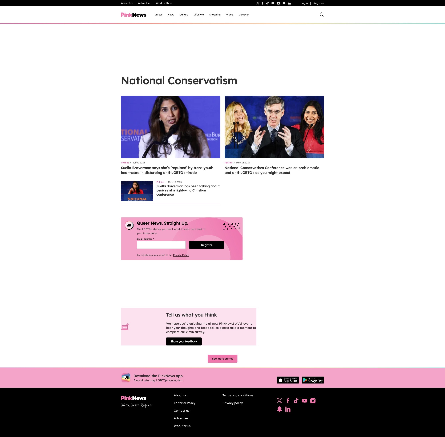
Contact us (181, 410)
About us (180, 395)
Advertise (144, 3)
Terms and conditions (237, 395)
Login (304, 3)
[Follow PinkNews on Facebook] (288, 401)
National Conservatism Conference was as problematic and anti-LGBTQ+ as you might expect (272, 170)
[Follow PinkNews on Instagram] (313, 401)
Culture (184, 14)
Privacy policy (232, 403)
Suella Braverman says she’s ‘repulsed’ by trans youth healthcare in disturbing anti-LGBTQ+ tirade (167, 170)
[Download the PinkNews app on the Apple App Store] (288, 380)
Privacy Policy (181, 255)
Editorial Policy (184, 403)
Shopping (215, 14)
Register (318, 3)
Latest (158, 14)
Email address (150, 238)
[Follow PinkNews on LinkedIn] (289, 3)
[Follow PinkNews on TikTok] (296, 401)
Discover (244, 14)
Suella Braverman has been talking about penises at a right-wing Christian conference (188, 190)
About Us (126, 3)
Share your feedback (184, 341)
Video (229, 14)
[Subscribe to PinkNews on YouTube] (305, 401)
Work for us (182, 426)
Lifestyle (199, 14)
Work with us (164, 3)
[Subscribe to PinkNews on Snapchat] (280, 410)
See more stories (222, 358)
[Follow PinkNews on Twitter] (280, 401)
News (171, 14)
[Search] (322, 15)
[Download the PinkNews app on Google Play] (313, 380)
